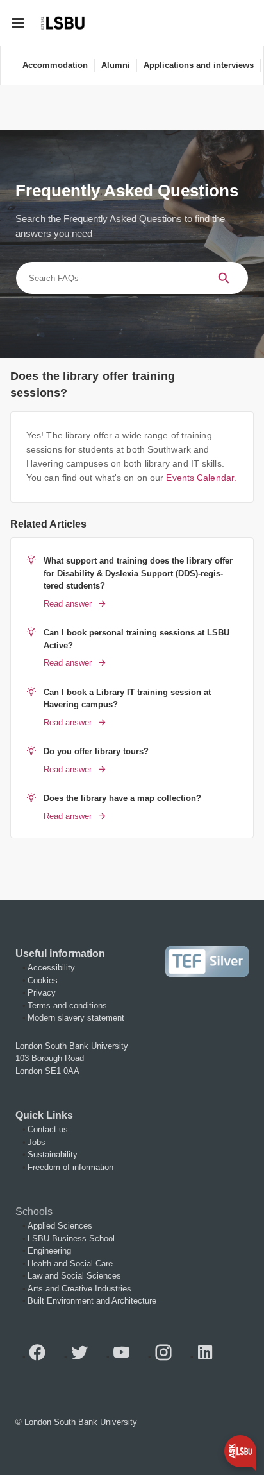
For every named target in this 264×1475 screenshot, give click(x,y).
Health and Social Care (70, 1263)
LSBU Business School (71, 1238)
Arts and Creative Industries (79, 1288)
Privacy (42, 992)
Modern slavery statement (76, 1017)
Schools (34, 1211)
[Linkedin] (210, 1356)
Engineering (49, 1250)
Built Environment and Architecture (92, 1301)
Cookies (43, 980)
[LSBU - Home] (62, 22)
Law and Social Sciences (74, 1276)
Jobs (36, 1142)
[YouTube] (126, 1356)
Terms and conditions (67, 1005)
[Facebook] (42, 1356)
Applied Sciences (60, 1225)
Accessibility (51, 967)
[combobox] (107, 278)
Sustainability (53, 1154)
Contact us (48, 1129)
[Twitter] (84, 1356)
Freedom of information (70, 1167)
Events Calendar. (201, 478)
